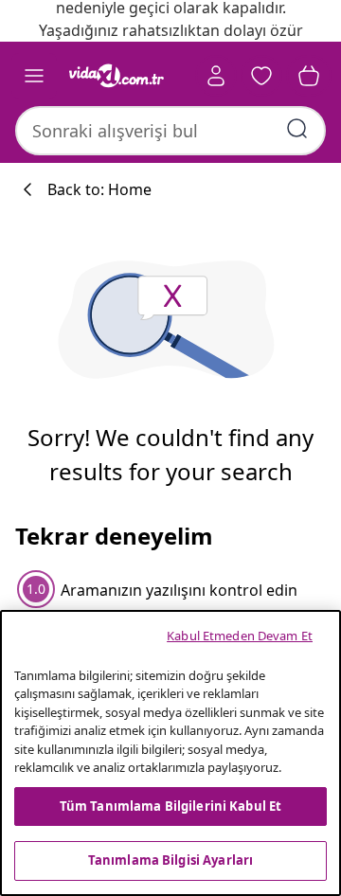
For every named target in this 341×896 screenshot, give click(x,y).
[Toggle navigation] (34, 76)
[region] (170, 753)
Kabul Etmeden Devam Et (240, 635)
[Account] (216, 76)
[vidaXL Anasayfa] (116, 76)
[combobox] (170, 130)
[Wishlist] (261, 76)
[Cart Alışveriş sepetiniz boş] (309, 76)
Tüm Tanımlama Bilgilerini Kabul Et (170, 806)
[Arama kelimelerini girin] (297, 129)
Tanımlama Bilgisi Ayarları (170, 860)
